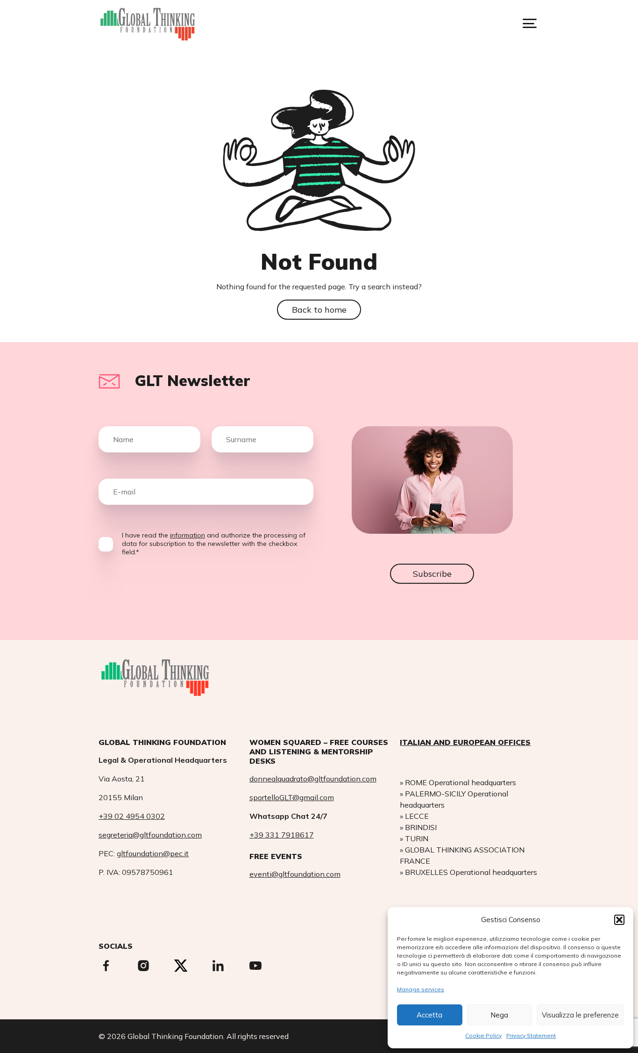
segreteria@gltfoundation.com (150, 834)
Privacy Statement (531, 1035)
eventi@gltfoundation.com (294, 874)
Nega (499, 1014)
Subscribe (432, 573)
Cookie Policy (483, 1035)
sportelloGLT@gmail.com (291, 797)
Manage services (420, 989)
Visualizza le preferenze (580, 1014)
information (187, 535)
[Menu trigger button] (529, 23)
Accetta (429, 1014)
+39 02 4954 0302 (132, 816)
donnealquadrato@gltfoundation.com (312, 778)
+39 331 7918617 (281, 834)
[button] (619, 919)
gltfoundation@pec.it (153, 853)
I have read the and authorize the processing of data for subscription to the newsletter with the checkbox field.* (213, 543)
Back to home (319, 309)
